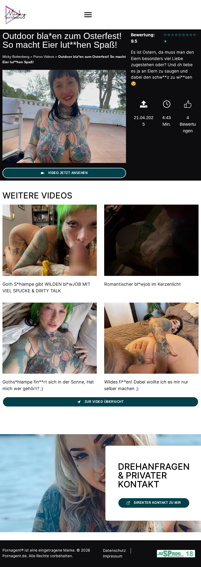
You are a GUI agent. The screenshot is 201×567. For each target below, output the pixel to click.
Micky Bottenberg (15, 57)
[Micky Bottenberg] (15, 14)
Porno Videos (43, 57)
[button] (88, 15)
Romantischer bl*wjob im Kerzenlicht (142, 284)
